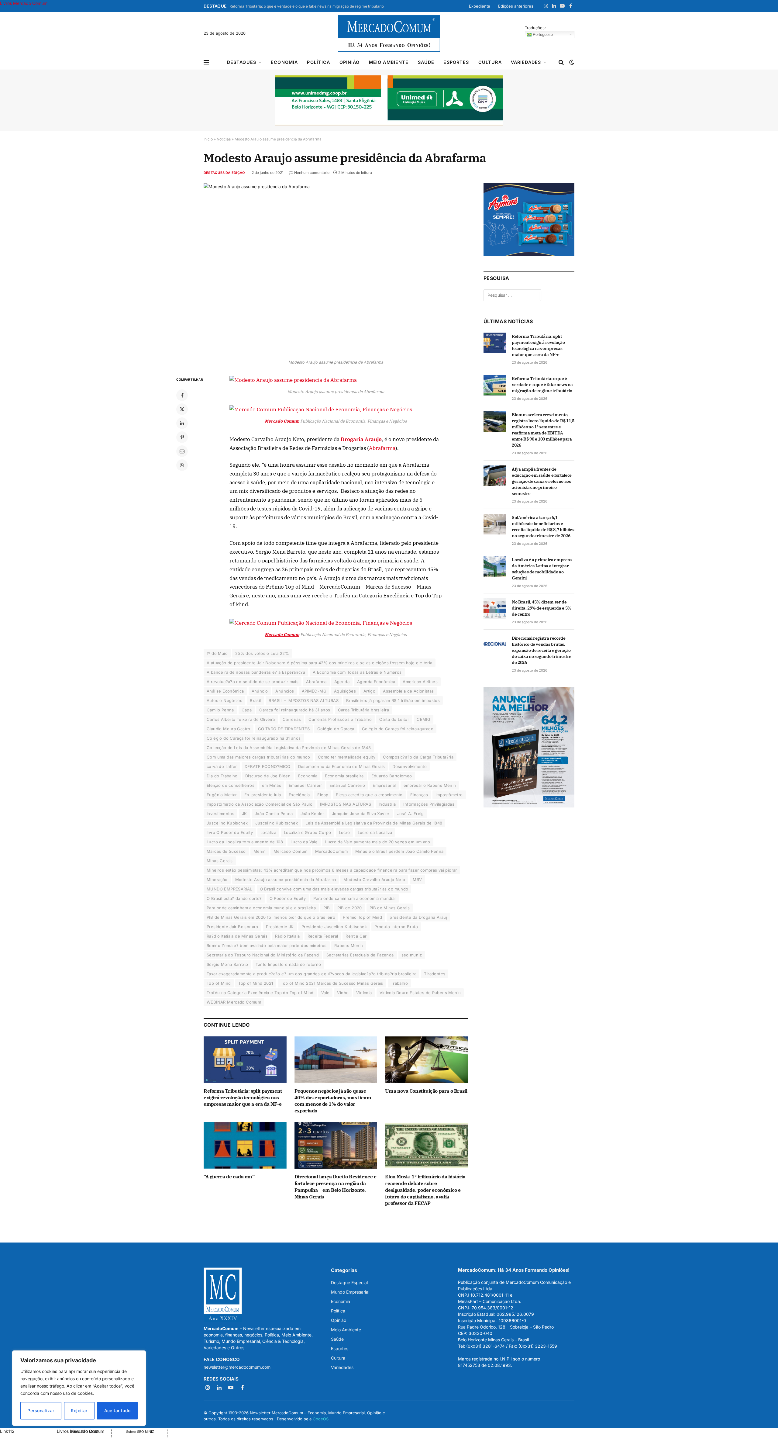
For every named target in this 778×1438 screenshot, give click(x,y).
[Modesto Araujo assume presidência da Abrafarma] (336, 269)
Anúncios (284, 691)
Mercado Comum (291, 851)
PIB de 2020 (349, 907)
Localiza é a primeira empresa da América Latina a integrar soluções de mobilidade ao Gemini (542, 569)
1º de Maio (217, 653)
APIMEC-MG (314, 691)
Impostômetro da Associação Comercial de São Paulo (259, 804)
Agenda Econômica (376, 681)
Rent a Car (356, 936)
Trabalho (399, 983)
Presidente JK (280, 926)
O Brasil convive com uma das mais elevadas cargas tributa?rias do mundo (334, 889)
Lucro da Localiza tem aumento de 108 (245, 841)
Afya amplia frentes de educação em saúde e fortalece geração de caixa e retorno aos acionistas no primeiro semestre (542, 481)
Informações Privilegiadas (428, 804)
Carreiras (292, 719)
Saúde (426, 62)
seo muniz (411, 954)
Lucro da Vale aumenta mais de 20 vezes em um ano (377, 841)
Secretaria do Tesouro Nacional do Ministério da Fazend (263, 954)
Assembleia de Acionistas (408, 691)
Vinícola (364, 992)
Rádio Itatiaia (287, 936)
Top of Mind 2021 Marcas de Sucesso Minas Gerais (332, 983)
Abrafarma (382, 448)
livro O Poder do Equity (230, 832)
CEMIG (423, 719)
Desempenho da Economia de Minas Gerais (341, 766)
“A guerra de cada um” (229, 1177)
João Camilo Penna (274, 813)
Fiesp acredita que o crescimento (369, 794)
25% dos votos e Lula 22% (262, 653)
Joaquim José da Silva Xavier (361, 813)
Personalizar (40, 1410)
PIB (326, 907)
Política (318, 62)
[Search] (561, 62)
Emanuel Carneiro (347, 785)
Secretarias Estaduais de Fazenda (360, 954)
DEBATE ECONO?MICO (268, 766)
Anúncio (260, 691)
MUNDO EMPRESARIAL (229, 889)
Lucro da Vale (304, 841)
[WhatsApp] (182, 465)
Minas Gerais (220, 860)
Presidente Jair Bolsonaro (232, 926)
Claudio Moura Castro (228, 728)
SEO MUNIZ (28, 1431)
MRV (417, 879)
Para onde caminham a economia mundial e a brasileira (261, 907)
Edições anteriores (515, 6)
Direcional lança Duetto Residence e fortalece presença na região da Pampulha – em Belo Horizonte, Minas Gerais (335, 1186)
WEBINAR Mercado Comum (234, 1002)
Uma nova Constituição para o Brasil (426, 1091)
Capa (247, 709)
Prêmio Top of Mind (362, 917)
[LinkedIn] (182, 423)
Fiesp (322, 794)
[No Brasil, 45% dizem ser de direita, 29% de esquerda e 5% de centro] (495, 608)
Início (208, 139)
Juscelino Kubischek (227, 823)
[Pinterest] (182, 437)
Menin (259, 851)
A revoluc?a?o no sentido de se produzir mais (252, 681)
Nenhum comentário (311, 172)
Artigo (369, 691)
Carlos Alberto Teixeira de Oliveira (241, 719)
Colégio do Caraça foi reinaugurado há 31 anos (254, 738)
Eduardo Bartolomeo (391, 775)
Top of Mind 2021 (255, 983)
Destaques (241, 62)
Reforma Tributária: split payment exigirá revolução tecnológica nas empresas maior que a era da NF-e (243, 1097)
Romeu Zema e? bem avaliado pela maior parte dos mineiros (267, 945)
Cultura (490, 62)
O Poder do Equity (288, 898)
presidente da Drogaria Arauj (418, 917)
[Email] (182, 451)
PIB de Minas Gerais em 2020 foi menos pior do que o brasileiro (271, 917)
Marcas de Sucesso (226, 851)
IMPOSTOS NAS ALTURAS (345, 804)
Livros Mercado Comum (23, 3)
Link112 (7, 1431)
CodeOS (321, 1418)
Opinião (349, 62)
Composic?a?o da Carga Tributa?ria (418, 757)
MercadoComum (331, 851)
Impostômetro (449, 794)
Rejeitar (79, 1410)
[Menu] (206, 62)
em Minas (271, 785)
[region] (79, 1388)
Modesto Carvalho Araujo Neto (374, 879)
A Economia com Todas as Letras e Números (357, 672)
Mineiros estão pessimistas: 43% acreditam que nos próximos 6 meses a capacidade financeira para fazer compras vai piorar (332, 870)
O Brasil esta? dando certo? (234, 898)
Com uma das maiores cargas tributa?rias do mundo (258, 757)
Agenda (341, 681)
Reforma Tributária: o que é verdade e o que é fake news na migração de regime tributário (306, 6)
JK (244, 813)
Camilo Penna (220, 709)
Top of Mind (219, 983)
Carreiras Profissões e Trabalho (340, 719)
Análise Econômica (225, 691)
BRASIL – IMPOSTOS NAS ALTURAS (304, 700)
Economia (284, 62)
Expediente (479, 6)
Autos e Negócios (224, 700)
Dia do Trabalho (222, 775)
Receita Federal (323, 936)
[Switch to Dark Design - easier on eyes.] (571, 62)
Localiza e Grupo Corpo (307, 832)
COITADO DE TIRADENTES (284, 728)
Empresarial (384, 785)
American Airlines (420, 681)
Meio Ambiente (389, 62)
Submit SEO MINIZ (140, 1431)
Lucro (344, 832)
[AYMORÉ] (529, 254)
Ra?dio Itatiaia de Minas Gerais (237, 936)
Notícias (224, 139)
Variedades (526, 62)
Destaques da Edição (224, 173)
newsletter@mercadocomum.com (237, 1367)
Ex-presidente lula (262, 794)
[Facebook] (182, 395)
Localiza (268, 832)
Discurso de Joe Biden (268, 775)
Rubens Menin (348, 945)
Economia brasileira (344, 775)
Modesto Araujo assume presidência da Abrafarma (285, 879)
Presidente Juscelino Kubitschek (334, 926)
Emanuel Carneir (305, 785)
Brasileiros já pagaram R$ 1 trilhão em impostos (393, 700)
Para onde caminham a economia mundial (354, 898)
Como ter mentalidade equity (347, 757)
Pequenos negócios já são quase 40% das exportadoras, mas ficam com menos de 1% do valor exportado (332, 1101)
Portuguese (542, 34)
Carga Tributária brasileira (363, 709)
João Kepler (312, 813)
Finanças (419, 794)
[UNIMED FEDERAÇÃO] (389, 100)
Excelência (299, 794)
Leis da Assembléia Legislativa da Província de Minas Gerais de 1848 (373, 823)
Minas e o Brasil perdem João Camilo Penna (399, 851)
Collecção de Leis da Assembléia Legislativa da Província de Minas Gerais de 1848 (289, 747)
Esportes (456, 62)
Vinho (343, 992)
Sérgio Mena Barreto (227, 964)
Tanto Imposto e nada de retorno (288, 964)
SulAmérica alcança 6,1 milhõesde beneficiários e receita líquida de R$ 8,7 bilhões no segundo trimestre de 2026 (543, 526)
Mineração (217, 879)
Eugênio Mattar (222, 794)
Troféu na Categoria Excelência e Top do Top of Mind (260, 992)
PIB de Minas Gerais (390, 907)
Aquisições (345, 691)
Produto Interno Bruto (396, 926)
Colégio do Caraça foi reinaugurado (397, 728)
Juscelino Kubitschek (276, 823)
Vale (325, 992)
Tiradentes (434, 973)
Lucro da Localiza (375, 832)
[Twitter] (182, 409)
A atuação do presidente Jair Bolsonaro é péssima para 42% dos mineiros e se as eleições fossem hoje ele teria (319, 662)
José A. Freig (410, 813)
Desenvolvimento (409, 766)
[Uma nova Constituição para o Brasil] (426, 1059)
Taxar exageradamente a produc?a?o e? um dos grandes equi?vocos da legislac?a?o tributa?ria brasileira (311, 973)
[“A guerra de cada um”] (245, 1145)
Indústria (387, 804)
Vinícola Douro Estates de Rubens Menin (420, 992)
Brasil (255, 700)
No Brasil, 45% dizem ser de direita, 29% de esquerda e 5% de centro (541, 608)
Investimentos (220, 813)
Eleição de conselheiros (230, 785)
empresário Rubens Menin (430, 785)
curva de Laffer (222, 766)
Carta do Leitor (394, 719)
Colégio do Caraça (335, 728)
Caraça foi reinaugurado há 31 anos (294, 709)
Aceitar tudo (117, 1410)
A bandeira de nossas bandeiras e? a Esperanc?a (256, 672)
